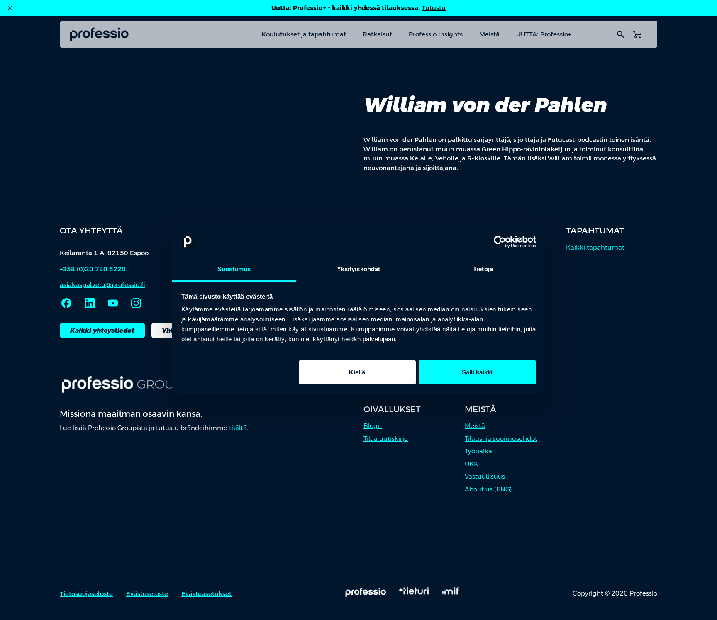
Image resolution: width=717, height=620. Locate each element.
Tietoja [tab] (483, 268)
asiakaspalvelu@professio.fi (102, 284)
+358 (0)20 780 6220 (93, 268)
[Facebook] (66, 303)
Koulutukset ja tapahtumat (303, 34)
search (621, 34)
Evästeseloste (147, 593)
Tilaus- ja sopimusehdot (501, 438)
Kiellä (357, 372)
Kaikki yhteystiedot (102, 330)
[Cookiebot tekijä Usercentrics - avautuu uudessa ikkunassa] (499, 242)
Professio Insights (436, 34)
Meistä (489, 34)
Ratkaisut (377, 34)
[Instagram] (136, 303)
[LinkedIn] (89, 303)
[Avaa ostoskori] (637, 34)
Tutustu (434, 7)
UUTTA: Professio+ (543, 34)
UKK (471, 463)
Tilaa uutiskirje (385, 438)
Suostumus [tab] (234, 268)
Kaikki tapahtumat (595, 247)
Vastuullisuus (485, 476)
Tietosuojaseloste (86, 593)
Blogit (372, 425)
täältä (238, 427)
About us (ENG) (488, 489)
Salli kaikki (477, 372)
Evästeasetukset (206, 593)
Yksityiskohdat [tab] (358, 268)
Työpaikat (480, 451)
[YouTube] (113, 303)
